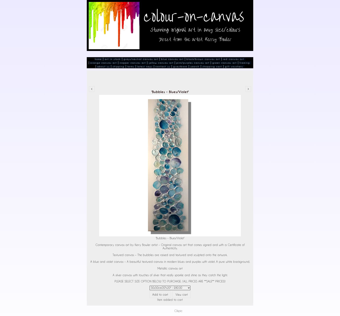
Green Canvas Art (224, 62)
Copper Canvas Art (133, 62)
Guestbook (180, 66)
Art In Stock (113, 59)
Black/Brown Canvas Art (203, 59)
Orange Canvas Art (103, 62)
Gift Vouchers (234, 66)
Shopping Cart (212, 66)
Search (194, 66)
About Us (103, 66)
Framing (245, 62)
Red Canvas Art (233, 59)
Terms (130, 66)
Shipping (118, 66)
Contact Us (162, 66)
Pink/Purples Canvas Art (192, 62)
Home (98, 59)
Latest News (144, 66)
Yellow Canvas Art (161, 62)
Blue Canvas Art (172, 59)
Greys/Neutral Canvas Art (141, 59)
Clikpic (178, 310)
